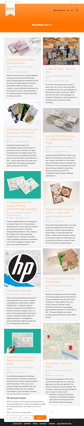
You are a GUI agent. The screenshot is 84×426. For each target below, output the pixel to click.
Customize (13, 417)
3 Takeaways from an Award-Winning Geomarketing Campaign (22, 205)
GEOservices (18, 67)
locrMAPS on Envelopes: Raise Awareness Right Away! (21, 360)
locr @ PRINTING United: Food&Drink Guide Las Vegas (60, 139)
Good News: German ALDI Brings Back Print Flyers (22, 130)
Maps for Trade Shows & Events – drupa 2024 (59, 210)
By (10, 72)
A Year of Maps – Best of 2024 (60, 70)
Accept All (40, 417)
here (12, 412)
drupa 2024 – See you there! (58, 364)
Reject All (27, 417)
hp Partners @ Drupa (19, 290)
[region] (26, 408)
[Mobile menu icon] (77, 10)
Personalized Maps (13, 215)
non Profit (27, 213)
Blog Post (10, 67)
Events (9, 294)
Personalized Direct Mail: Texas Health (60, 280)
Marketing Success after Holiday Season (21, 61)
